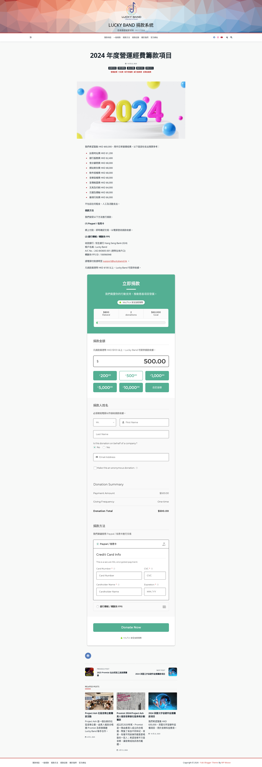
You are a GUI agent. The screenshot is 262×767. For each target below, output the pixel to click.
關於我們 (144, 37)
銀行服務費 (138, 72)
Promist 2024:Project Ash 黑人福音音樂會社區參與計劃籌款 (131, 716)
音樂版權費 (147, 72)
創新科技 (112, 68)
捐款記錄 (135, 37)
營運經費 (114, 72)
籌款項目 (107, 37)
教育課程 (121, 68)
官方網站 (154, 37)
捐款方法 (126, 37)
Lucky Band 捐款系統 (131, 25)
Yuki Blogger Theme (209, 762)
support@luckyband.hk (115, 261)
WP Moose (226, 762)
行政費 (120, 72)
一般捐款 (117, 37)
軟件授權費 (128, 72)
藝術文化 (149, 68)
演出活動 (131, 68)
